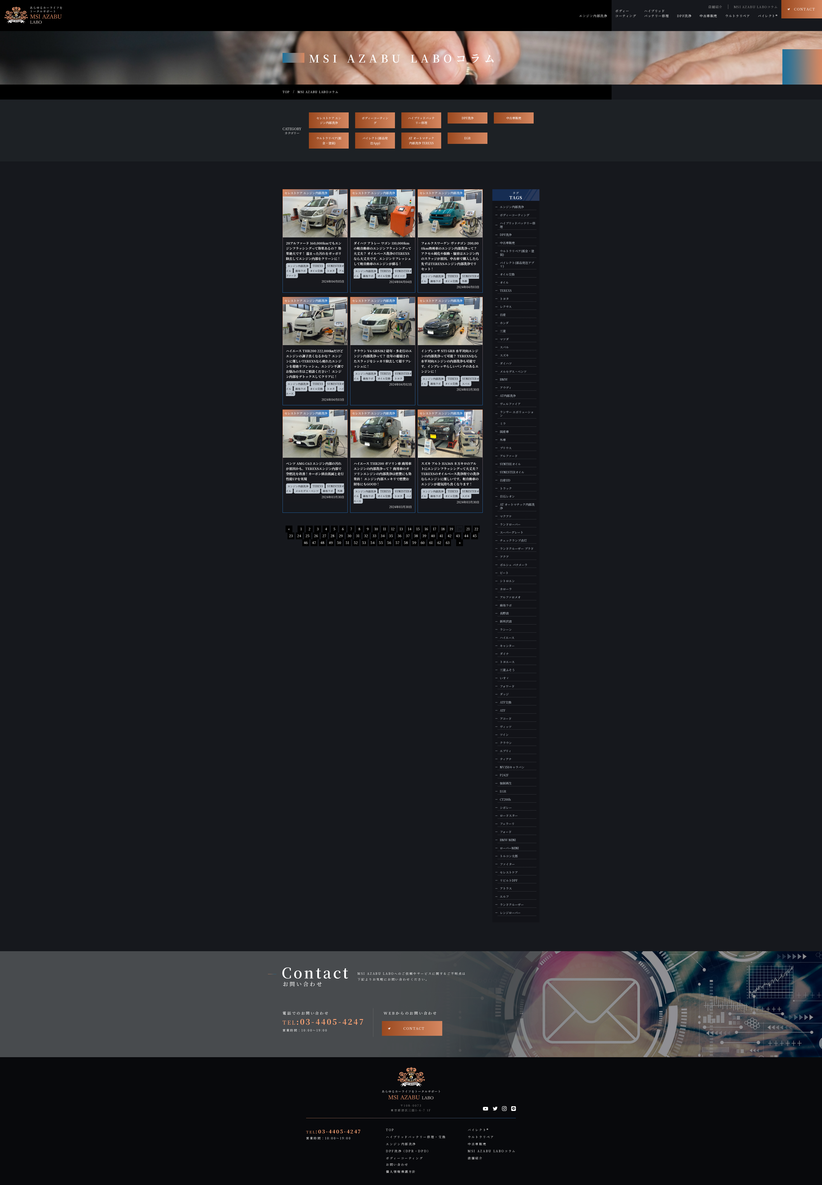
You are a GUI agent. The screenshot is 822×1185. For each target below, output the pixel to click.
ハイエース (507, 637)
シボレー (506, 807)
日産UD (505, 480)
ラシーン (506, 629)
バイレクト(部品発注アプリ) (517, 264)
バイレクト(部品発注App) (375, 140)
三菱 (503, 331)
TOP (286, 92)
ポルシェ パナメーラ (513, 565)
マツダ (504, 339)
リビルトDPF (509, 880)
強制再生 (506, 783)
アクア (504, 557)
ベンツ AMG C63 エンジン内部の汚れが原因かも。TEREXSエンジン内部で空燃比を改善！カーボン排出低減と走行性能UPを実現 (315, 471)
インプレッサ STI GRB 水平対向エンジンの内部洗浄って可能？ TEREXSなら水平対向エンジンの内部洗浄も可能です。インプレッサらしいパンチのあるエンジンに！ (449, 361)
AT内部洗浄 (508, 396)
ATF (502, 710)
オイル (504, 282)
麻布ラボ (300, 271)
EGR (467, 138)
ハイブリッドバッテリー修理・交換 (416, 1137)
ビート (504, 573)
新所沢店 (506, 621)
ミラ (503, 423)
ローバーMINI (509, 848)
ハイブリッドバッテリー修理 (421, 120)
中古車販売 (513, 118)
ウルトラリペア (481, 1137)
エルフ (504, 896)
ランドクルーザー (512, 904)
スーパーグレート (511, 532)
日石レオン (507, 496)
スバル (466, 383)
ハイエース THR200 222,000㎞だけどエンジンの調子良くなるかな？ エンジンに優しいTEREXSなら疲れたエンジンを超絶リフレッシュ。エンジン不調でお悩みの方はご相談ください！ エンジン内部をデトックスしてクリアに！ (315, 364)
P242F (504, 775)
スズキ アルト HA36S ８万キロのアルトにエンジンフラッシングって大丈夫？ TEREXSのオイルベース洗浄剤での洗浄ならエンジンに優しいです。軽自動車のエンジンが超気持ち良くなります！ (450, 473)
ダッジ (504, 694)
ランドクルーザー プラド (517, 548)
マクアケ (506, 516)
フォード (506, 832)
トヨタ (331, 271)
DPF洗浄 (468, 118)
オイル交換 (316, 271)
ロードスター (509, 815)
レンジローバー (510, 913)
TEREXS (318, 266)
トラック (506, 488)
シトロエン (507, 581)
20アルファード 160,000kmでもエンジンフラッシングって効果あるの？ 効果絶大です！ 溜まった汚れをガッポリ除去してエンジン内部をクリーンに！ (313, 251)
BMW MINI (508, 840)
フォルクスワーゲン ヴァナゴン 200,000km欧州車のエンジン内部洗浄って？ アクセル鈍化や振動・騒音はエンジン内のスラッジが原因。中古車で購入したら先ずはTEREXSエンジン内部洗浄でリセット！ (450, 256)
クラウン (506, 743)
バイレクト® (478, 1130)
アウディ (506, 387)
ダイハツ (400, 276)
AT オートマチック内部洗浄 (517, 506)
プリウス (506, 448)
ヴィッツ (506, 727)
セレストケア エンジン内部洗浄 (328, 120)
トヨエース (507, 662)
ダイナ (504, 654)
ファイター (507, 864)
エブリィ (505, 751)
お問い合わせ (397, 1164)
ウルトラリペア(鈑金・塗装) (328, 140)
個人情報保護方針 (401, 1171)
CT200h (505, 799)
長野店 (504, 613)
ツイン (504, 734)
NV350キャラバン (512, 767)
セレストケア (509, 872)
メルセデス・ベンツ (307, 491)
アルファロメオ (510, 597)
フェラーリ (507, 824)
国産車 (504, 432)
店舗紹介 (715, 6)
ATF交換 (505, 702)
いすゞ (504, 678)
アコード (506, 718)
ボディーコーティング (375, 120)
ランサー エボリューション (517, 413)
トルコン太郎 (509, 856)
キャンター (507, 646)
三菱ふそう (507, 670)
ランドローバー (510, 524)
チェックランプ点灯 (513, 540)
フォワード (507, 686)
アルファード (509, 456)
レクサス (506, 307)
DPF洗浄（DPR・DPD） (408, 1151)
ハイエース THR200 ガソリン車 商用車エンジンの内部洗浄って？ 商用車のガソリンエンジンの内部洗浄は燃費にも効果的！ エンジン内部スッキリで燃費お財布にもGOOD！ (382, 473)
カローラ (506, 589)
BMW (504, 379)
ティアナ (506, 759)
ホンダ (504, 323)
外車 (464, 281)
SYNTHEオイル (510, 464)
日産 (503, 315)
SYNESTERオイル (512, 472)
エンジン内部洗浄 (298, 266)
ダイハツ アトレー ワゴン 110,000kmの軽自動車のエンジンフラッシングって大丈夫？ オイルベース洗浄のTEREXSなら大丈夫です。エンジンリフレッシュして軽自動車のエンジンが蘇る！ (382, 253)
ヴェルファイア (510, 404)
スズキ (466, 496)
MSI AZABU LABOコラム (756, 6)
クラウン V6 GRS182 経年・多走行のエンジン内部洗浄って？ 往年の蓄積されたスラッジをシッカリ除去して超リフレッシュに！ (383, 358)
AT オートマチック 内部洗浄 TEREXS (421, 140)
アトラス (506, 888)
